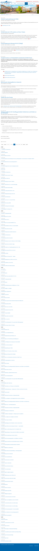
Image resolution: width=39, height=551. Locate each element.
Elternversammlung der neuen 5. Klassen (7, 181)
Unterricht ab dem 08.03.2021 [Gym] (7, 481)
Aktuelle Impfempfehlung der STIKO (9, 19)
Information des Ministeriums (5, 196)
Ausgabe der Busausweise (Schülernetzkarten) (8, 231)
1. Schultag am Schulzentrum (5, 149)
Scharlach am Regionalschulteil (6, 213)
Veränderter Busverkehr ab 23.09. (6, 228)
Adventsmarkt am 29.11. (5, 219)
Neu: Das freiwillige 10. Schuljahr (6, 288)
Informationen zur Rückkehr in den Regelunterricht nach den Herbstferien (13, 398)
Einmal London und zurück (5, 297)
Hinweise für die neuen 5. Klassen (6, 419)
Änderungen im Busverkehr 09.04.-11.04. (7, 190)
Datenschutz (36, 545)
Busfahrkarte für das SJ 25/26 (6, 202)
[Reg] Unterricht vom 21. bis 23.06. (6, 306)
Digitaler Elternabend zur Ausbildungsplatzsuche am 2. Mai (10, 247)
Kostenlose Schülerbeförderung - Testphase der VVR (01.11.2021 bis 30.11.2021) (14, 389)
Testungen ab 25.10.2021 (5, 392)
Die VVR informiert (4, 282)
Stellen (34, 3)
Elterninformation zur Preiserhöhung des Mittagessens (10, 338)
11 (16, 144)
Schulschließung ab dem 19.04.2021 (7, 453)
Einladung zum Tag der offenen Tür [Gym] (8, 325)
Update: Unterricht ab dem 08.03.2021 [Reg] (8, 478)
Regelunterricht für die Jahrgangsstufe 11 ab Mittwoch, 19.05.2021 (12, 438)
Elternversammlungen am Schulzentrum (7, 410)
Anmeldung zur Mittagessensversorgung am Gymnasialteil (10, 341)
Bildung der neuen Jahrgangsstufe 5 (7, 375)
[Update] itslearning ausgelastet (6, 515)
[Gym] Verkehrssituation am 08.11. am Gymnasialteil (9, 225)
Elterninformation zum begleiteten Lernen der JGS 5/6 (9, 499)
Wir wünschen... (3, 269)
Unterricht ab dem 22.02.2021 (6, 487)
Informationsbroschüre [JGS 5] (6, 303)
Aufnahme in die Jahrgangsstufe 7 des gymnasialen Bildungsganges (12, 322)
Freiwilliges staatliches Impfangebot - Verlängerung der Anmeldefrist (12, 413)
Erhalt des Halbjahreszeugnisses (6, 493)
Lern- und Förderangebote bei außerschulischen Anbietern (10, 444)
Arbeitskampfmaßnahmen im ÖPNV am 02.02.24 (9, 259)
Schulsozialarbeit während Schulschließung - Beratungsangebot (11, 450)
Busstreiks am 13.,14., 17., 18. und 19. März (8, 199)
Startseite (7, 14)
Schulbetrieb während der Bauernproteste (8, 265)
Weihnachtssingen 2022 (5, 329)
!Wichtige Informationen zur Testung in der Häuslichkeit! (10, 386)
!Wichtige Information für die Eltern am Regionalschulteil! (10, 395)
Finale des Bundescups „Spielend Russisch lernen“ (9, 372)
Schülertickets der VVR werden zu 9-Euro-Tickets (13, 32)
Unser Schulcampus (20, 3)
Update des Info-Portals (7, 97)
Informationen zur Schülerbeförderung (7, 332)
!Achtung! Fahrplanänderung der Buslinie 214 (8, 335)
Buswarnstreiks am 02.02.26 (5, 155)
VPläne (15, 3)
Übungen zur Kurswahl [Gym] (6, 469)
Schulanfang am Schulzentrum (6, 291)
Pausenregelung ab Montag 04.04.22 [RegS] (12, 43)
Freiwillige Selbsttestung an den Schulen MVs (8, 475)
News (26, 3)
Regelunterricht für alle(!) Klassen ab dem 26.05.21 (9, 435)
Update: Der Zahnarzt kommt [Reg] (6, 187)
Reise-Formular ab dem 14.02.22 (6, 369)
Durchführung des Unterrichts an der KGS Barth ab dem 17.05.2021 (12, 441)
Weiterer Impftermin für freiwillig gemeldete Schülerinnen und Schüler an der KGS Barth (18, 112)
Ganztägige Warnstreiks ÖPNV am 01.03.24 (8, 250)
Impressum (31, 545)
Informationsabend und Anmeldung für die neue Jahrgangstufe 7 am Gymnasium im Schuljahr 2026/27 (17, 158)
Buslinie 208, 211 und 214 (5, 319)
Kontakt (12, 5)
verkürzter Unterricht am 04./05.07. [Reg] (7, 244)
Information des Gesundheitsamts (6, 456)
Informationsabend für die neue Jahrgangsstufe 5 (9, 161)
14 (21, 144)
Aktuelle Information (4, 519)
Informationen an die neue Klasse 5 (6, 344)
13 (19, 144)
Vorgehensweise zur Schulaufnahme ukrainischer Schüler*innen (16, 57)
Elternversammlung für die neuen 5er (7, 309)
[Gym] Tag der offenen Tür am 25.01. (7, 262)
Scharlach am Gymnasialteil (5, 312)
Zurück (5, 144)
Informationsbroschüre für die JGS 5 (7, 237)
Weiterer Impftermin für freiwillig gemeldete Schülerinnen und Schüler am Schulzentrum (15, 401)
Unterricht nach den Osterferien (6, 462)
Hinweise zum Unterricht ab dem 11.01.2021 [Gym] (9, 502)
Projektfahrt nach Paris (5, 294)
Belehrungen (3, 169)
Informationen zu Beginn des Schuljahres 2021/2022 (9, 416)
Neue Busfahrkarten (4, 484)
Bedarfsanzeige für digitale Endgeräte (7, 472)
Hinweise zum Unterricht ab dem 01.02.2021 (8, 496)
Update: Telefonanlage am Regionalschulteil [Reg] (9, 528)
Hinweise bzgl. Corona (4, 537)
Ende (27, 144)
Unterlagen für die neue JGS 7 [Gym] (7, 175)
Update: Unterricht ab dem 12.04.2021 (7, 459)
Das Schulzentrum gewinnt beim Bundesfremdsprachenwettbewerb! (12, 300)
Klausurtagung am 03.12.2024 (6, 216)
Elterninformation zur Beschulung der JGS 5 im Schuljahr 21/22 (11, 429)
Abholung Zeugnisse (4, 152)
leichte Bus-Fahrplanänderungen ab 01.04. (8, 193)
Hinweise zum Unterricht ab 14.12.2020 (7, 522)
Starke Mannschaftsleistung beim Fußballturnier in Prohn (10, 285)
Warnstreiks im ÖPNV (4, 253)
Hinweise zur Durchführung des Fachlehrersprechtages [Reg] (11, 531)
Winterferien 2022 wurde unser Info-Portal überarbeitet (12, 106)
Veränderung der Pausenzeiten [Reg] (7, 534)
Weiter (24, 144)
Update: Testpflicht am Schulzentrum (7, 447)
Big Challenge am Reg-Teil (5, 178)
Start (11, 3)
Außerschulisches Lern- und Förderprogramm (8, 404)
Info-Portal (30, 3)
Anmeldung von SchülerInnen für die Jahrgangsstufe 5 (10, 512)
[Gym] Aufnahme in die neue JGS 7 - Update (8, 256)
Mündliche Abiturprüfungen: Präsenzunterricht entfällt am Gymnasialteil (12, 432)
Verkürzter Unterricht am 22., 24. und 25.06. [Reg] (9, 184)
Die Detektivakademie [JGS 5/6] (6, 490)
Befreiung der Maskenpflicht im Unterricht (11, 82)
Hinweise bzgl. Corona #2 (5, 525)
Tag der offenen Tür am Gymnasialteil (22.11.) (8, 222)
